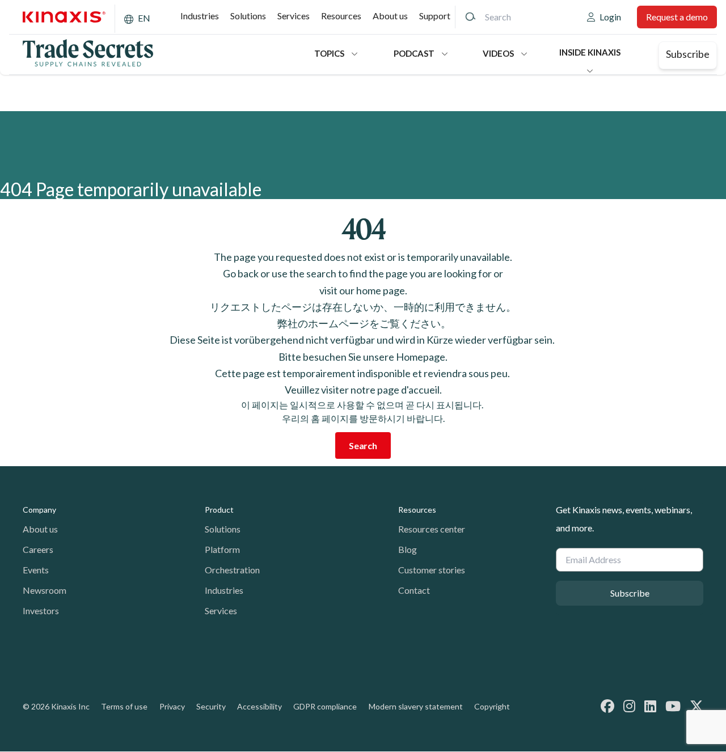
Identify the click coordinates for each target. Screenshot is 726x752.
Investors (41, 610)
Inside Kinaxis (590, 52)
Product (219, 509)
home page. (381, 290)
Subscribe (688, 54)
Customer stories (431, 569)
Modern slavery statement (416, 706)
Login (610, 16)
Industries (199, 15)
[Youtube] (673, 706)
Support (434, 15)
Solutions (248, 15)
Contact (414, 590)
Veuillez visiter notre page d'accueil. (363, 389)
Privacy (172, 706)
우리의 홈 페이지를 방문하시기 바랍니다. (363, 418)
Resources (341, 15)
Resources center (431, 528)
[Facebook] (607, 706)
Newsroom (44, 590)
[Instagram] (629, 706)
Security (211, 706)
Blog (407, 549)
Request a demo (677, 16)
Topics (329, 53)
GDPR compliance (325, 706)
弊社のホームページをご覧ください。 (363, 323)
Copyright (492, 706)
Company (39, 509)
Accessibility (259, 706)
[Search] (470, 17)
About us (390, 15)
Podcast (414, 53)
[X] (696, 706)
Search (363, 445)
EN (144, 17)
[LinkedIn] (650, 706)
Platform (222, 549)
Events (36, 569)
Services (293, 15)
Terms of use (124, 706)
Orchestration (232, 569)
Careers (38, 549)
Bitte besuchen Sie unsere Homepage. (363, 356)
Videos (498, 53)
